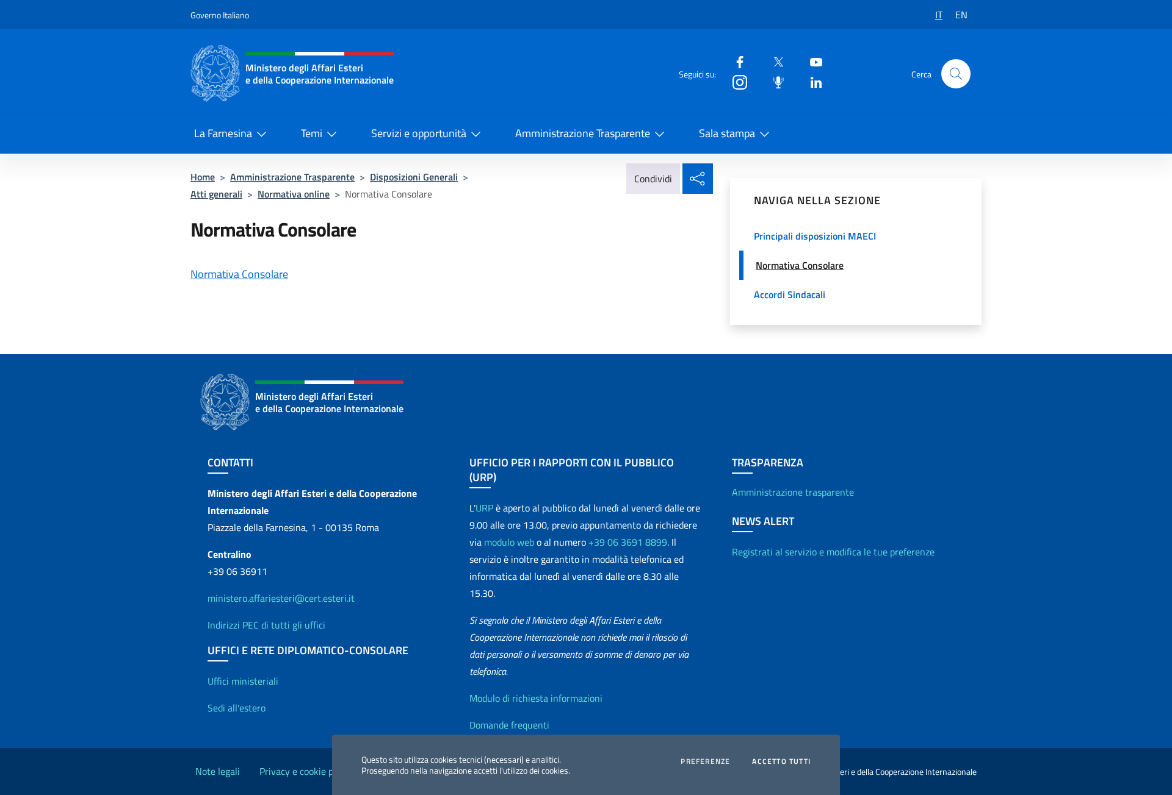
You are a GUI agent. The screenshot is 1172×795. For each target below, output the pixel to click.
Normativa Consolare (239, 274)
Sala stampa (727, 133)
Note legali (217, 771)
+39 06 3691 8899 (627, 542)
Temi (311, 133)
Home (202, 176)
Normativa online (294, 194)
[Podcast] (773, 81)
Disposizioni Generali (414, 176)
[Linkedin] (811, 81)
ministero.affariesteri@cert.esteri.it (281, 598)
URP (484, 508)
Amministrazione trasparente (793, 492)
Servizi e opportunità (418, 133)
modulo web (509, 542)
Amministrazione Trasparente (582, 133)
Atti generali (216, 194)
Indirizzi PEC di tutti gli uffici (266, 625)
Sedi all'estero (237, 708)
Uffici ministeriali (243, 681)
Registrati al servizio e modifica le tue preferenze (833, 551)
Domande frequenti (509, 725)
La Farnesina (223, 133)
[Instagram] (735, 81)
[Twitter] (773, 61)
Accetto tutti (781, 761)
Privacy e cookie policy (305, 771)
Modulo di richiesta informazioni (535, 698)
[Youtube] (811, 61)
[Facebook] (735, 61)
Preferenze (705, 761)
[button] (956, 73)
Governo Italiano (219, 15)
